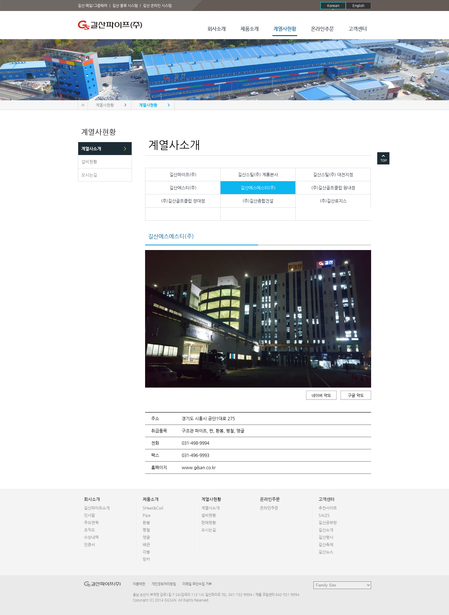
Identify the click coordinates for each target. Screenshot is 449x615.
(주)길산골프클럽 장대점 (183, 200)
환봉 (146, 522)
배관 (146, 544)
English (358, 5)
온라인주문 (322, 29)
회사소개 (216, 29)
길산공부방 (328, 522)
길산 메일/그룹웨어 (92, 5)
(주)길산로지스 (333, 200)
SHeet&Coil (153, 508)
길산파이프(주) (183, 174)
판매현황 (208, 522)
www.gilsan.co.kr (199, 467)
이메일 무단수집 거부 (197, 584)
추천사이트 (328, 508)
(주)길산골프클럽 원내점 (333, 187)
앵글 (146, 537)
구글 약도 (356, 395)
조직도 (89, 530)
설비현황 (208, 515)
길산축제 (326, 544)
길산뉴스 (326, 552)
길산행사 (326, 537)
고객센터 (358, 29)
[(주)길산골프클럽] (111, 25)
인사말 (89, 515)
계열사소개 (210, 508)
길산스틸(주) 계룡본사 (258, 174)
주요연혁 (91, 522)
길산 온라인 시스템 (157, 5)
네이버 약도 (321, 395)
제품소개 (249, 29)
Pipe (147, 515)
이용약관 (139, 584)
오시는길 (208, 530)
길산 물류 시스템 (125, 5)
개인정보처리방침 (163, 584)
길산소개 (326, 530)
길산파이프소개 (97, 508)
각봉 (146, 552)
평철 (146, 530)
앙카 (146, 559)
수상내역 (91, 537)
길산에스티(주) (183, 187)
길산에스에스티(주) (258, 187)
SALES (324, 515)
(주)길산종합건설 (258, 200)
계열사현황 (284, 29)
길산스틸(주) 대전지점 (333, 174)
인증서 (89, 544)
